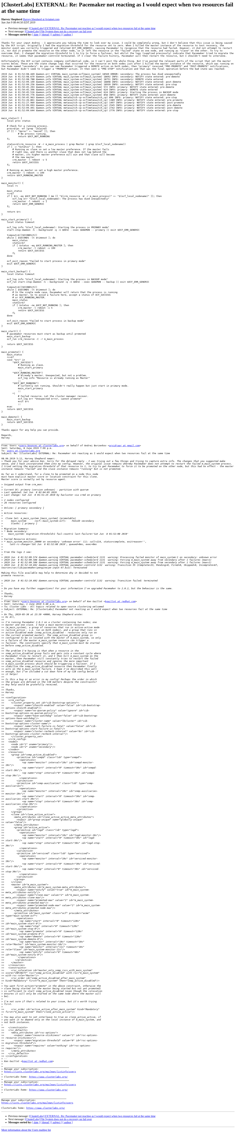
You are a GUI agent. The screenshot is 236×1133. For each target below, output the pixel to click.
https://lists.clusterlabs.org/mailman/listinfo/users (40, 1071)
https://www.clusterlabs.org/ (48, 1077)
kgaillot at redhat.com (120, 601)
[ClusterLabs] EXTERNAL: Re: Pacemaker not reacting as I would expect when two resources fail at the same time (92, 28)
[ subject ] (56, 34)
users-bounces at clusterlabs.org (41, 445)
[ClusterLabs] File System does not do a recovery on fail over (58, 31)
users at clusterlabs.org (23, 450)
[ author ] (68, 34)
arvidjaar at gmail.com (124, 445)
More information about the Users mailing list (26, 1129)
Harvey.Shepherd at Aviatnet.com (41, 19)
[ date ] (36, 34)
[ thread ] (45, 34)
